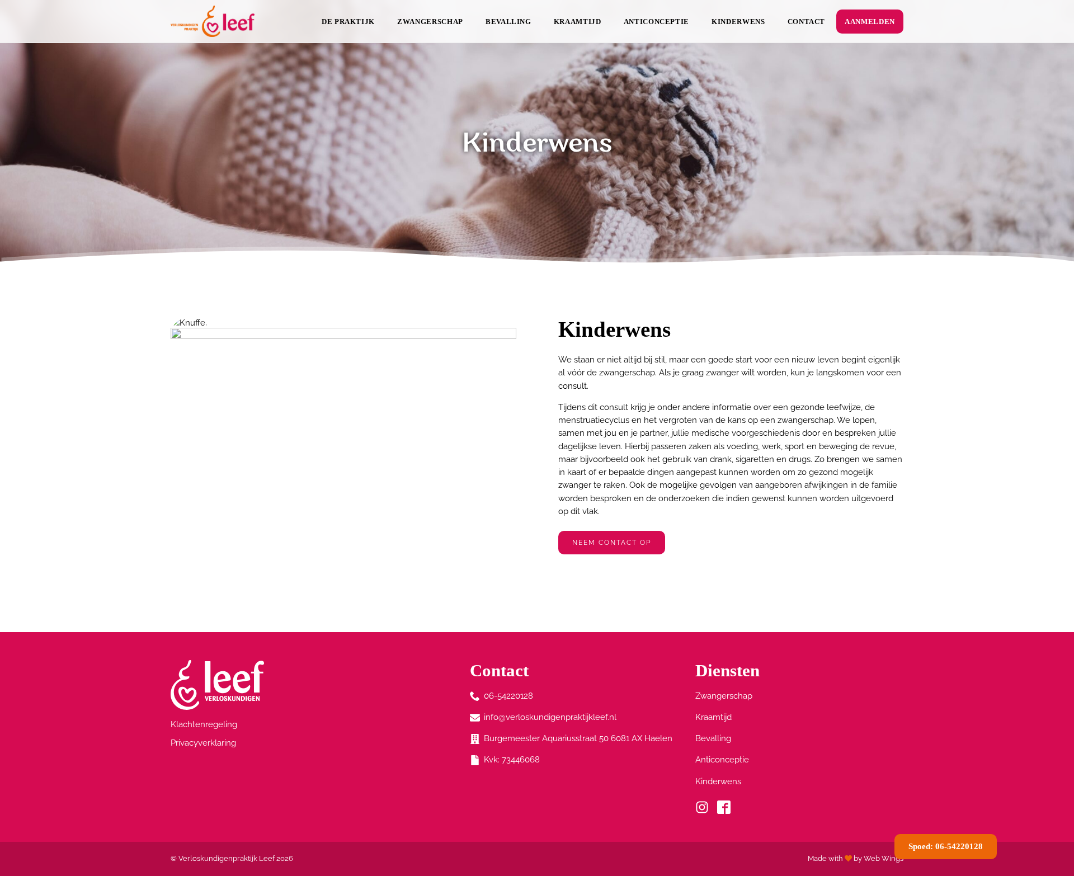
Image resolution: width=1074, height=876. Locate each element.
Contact (807, 21)
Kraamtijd (577, 21)
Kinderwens (738, 21)
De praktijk (348, 21)
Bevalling (508, 21)
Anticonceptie (656, 21)
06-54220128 (508, 696)
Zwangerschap (430, 21)
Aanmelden (870, 21)
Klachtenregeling (204, 724)
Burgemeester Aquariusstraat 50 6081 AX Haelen (578, 738)
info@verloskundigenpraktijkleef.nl (550, 717)
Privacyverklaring (203, 743)
